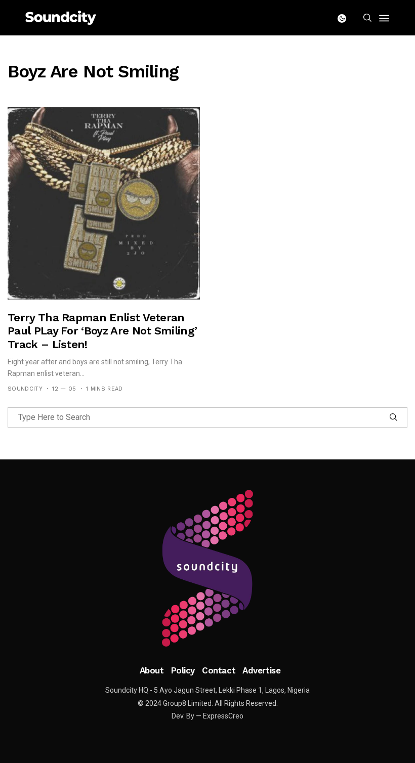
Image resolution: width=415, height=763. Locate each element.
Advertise (261, 670)
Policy (183, 670)
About (152, 670)
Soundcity (25, 389)
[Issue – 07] (207, 568)
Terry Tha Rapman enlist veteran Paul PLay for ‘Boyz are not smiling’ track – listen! (102, 331)
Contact (218, 670)
